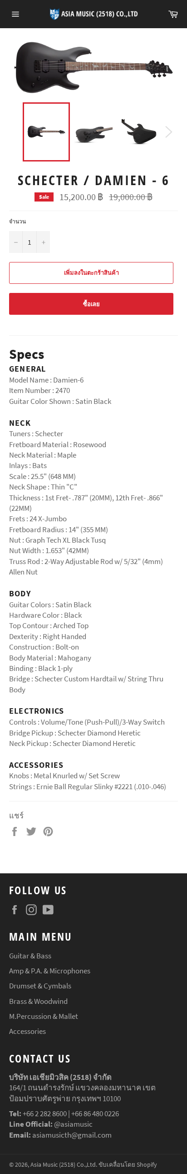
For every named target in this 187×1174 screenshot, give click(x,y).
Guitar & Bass (30, 956)
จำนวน (17, 221)
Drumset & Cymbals (40, 986)
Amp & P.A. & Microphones (49, 971)
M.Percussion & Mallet (43, 1016)
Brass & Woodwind (38, 1001)
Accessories (27, 1031)
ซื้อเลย (91, 304)
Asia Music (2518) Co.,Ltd (63, 1165)
